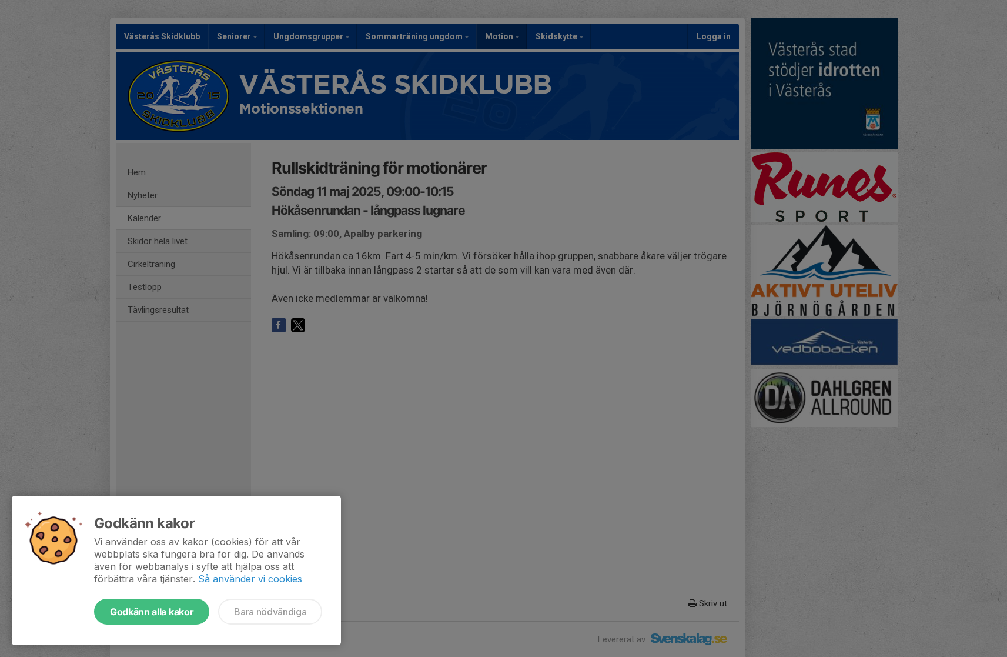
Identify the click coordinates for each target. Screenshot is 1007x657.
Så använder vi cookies (250, 579)
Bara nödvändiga (270, 612)
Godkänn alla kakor (151, 612)
